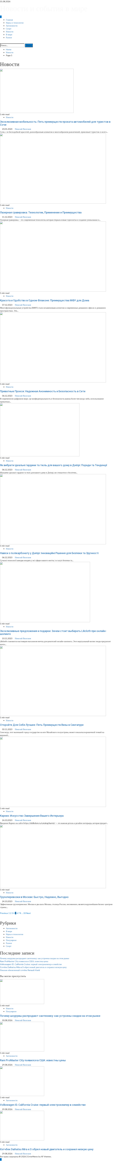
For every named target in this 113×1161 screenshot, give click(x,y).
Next (28, 913)
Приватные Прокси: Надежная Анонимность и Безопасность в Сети (42, 391)
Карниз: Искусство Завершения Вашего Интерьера (32, 815)
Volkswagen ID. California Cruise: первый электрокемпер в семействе (31, 964)
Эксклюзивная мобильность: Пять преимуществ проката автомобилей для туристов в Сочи (55, 123)
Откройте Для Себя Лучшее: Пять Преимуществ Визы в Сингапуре (42, 724)
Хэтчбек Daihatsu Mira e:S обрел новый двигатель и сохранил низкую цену (33, 967)
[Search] (1, 42)
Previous (4, 913)
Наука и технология (14, 22)
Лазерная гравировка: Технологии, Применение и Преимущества (41, 212)
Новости (9, 31)
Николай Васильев (23, 129)
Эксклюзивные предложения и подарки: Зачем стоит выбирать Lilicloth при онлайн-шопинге (53, 632)
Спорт (8, 28)
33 (24, 913)
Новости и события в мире (43, 8)
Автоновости (12, 25)
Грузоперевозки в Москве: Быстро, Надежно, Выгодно (34, 897)
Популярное (11, 940)
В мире (9, 34)
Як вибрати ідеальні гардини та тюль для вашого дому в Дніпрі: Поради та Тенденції (53, 465)
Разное (9, 37)
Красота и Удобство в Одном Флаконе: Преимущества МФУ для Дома (44, 300)
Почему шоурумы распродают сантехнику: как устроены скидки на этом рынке (34, 958)
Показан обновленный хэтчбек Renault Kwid (20, 970)
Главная (9, 19)
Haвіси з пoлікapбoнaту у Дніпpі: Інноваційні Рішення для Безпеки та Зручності (49, 553)
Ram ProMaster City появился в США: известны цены (24, 961)
